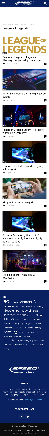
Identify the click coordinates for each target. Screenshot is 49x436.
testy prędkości (31, 340)
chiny (22, 306)
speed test (18, 336)
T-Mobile (9, 340)
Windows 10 (30, 345)
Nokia (7, 323)
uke (42, 341)
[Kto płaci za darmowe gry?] (24, 188)
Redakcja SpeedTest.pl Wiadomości (24, 426)
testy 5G (19, 340)
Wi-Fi (11, 344)
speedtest (8, 336)
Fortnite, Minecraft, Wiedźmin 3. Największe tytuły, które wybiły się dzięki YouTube (22, 238)
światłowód (14, 349)
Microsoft (16, 319)
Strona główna (8, 24)
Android (26, 301)
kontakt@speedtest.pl (33, 400)
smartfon (24, 332)
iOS (31, 315)
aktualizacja (14, 302)
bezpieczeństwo (11, 306)
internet (36, 311)
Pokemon (37, 323)
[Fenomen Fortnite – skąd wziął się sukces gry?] (24, 152)
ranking (38, 328)
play (24, 323)
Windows (19, 344)
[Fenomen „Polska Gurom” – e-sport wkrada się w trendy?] (24, 116)
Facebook (30, 306)
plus (30, 324)
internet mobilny (16, 314)
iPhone (39, 315)
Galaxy (40, 306)
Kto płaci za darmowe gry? (18, 202)
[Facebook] (21, 416)
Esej (4, 53)
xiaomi (40, 344)
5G (6, 301)
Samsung (10, 331)
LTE (6, 319)
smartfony (34, 332)
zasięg (6, 349)
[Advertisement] (24, 14)
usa (5, 345)
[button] (45, 3)
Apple (38, 301)
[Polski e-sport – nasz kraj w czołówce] (24, 261)
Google (9, 310)
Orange (16, 323)
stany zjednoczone (30, 336)
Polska (19, 328)
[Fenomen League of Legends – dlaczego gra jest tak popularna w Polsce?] (24, 43)
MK (4, 64)
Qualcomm (29, 327)
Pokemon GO (9, 327)
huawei (26, 310)
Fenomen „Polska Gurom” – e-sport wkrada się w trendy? (23, 131)
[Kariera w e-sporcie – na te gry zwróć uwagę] (24, 79)
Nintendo (36, 319)
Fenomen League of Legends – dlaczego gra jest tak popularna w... (23, 59)
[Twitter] (27, 416)
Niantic (27, 319)
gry (17, 310)
